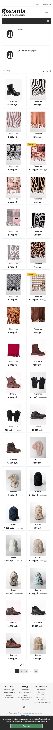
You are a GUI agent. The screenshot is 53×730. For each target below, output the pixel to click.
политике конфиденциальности (35, 721)
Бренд (25, 687)
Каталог (9, 687)
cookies (8, 721)
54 (35, 671)
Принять (26, 726)
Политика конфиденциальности (42, 701)
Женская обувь (9, 692)
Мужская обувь (9, 690)
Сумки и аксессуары (9, 696)
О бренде (25, 690)
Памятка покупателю (40, 696)
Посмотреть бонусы (41, 691)
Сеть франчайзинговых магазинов (25, 697)
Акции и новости (25, 692)
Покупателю (41, 687)
